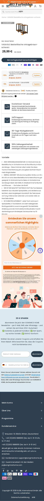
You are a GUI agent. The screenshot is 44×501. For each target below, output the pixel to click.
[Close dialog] (41, 216)
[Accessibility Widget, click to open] (40, 250)
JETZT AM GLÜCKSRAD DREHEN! (22, 267)
